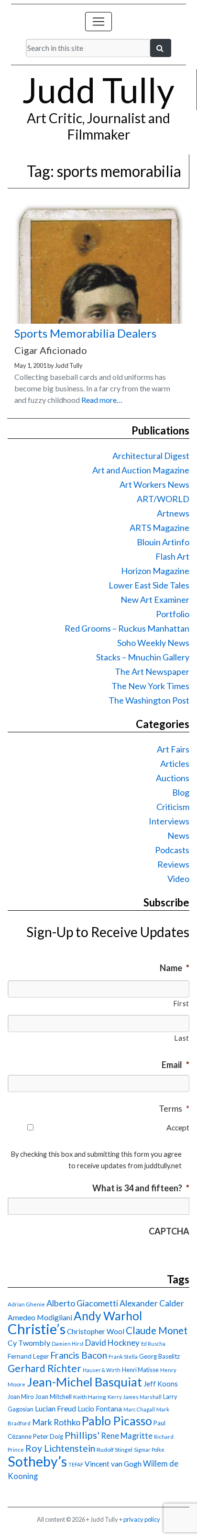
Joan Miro (20, 1396)
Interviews (169, 821)
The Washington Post (149, 700)
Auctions (172, 778)
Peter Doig (48, 1436)
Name (174, 968)
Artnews (173, 513)
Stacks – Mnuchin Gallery (142, 657)
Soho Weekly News (153, 642)
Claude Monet (156, 1330)
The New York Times (150, 686)
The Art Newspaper (152, 671)
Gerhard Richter (44, 1368)
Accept (177, 1127)
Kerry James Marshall (135, 1397)
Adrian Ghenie (26, 1304)
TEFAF (75, 1464)
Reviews (173, 864)
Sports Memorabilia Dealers (85, 333)
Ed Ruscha (153, 1343)
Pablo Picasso (117, 1421)
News (178, 835)
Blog (180, 792)
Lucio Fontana (99, 1408)
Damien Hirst (68, 1343)
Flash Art (172, 556)
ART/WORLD (163, 498)
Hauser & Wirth (101, 1370)
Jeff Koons (160, 1384)
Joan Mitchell (53, 1396)
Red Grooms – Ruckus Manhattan (127, 628)
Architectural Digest (150, 455)
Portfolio (172, 614)
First (181, 1003)
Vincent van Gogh (113, 1463)
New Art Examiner (154, 599)
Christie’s (37, 1328)
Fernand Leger (28, 1356)
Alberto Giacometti (82, 1303)
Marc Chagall (139, 1409)
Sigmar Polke (149, 1449)
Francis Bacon (78, 1355)
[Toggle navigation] (98, 21)
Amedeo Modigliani (40, 1317)
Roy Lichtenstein (60, 1448)
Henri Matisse (140, 1370)
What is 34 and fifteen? (140, 1188)
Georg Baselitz (159, 1356)
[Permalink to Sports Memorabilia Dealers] (98, 320)
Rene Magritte (127, 1436)
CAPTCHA (169, 1231)
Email (175, 1064)
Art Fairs (173, 749)
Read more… (101, 399)
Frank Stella (123, 1356)
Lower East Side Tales (149, 585)
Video (178, 878)
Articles (174, 763)
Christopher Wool (95, 1331)
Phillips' (82, 1435)
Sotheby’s (37, 1461)
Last (181, 1038)
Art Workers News (154, 484)
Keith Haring (89, 1396)
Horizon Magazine (155, 570)
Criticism (172, 806)
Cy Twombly (29, 1342)
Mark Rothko (56, 1422)
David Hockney (112, 1343)
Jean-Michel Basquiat (84, 1382)
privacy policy (141, 1519)
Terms (174, 1108)
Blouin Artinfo (163, 542)
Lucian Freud (55, 1408)
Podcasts (172, 850)
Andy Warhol (108, 1316)
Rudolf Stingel (114, 1449)
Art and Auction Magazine (140, 470)
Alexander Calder (152, 1303)
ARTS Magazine (159, 527)
